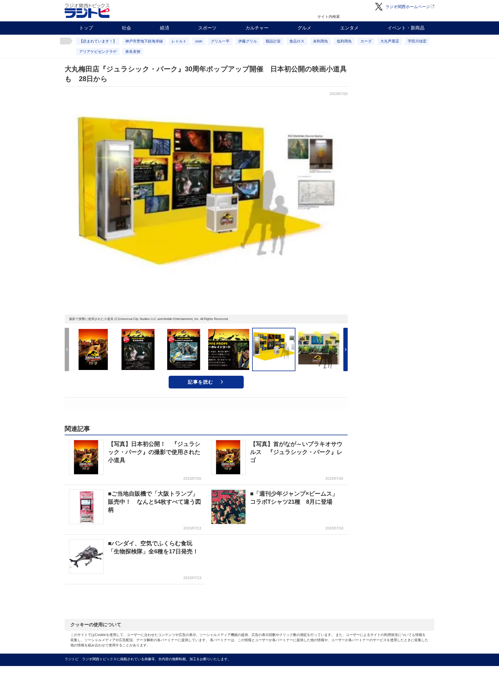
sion (198, 41)
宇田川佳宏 (417, 41)
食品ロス (296, 41)
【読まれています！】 (98, 41)
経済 (164, 27)
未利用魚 (320, 41)
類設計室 (273, 41)
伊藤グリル (247, 41)
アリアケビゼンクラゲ (98, 51)
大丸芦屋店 (389, 41)
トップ (86, 27)
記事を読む (200, 382)
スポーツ (207, 27)
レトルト (179, 41)
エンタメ (349, 27)
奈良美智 (132, 51)
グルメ (304, 27)
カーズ (366, 41)
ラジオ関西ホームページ (408, 7)
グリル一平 (220, 41)
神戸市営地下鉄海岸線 (144, 41)
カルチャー (257, 27)
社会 (126, 27)
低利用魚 (344, 41)
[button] (345, 349)
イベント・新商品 (406, 27)
